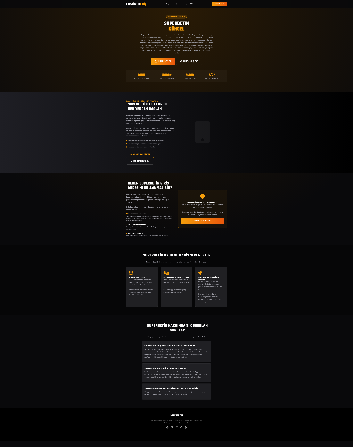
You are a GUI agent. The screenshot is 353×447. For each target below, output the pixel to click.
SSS (191, 4)
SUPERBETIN (176, 416)
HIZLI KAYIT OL (164, 61)
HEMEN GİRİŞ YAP (190, 61)
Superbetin (136, 4)
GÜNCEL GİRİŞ (219, 4)
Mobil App (184, 4)
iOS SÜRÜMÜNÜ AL (141, 161)
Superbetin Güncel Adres (180, 432)
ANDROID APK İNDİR (141, 154)
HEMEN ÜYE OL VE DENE (202, 221)
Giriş (167, 4)
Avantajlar (174, 4)
